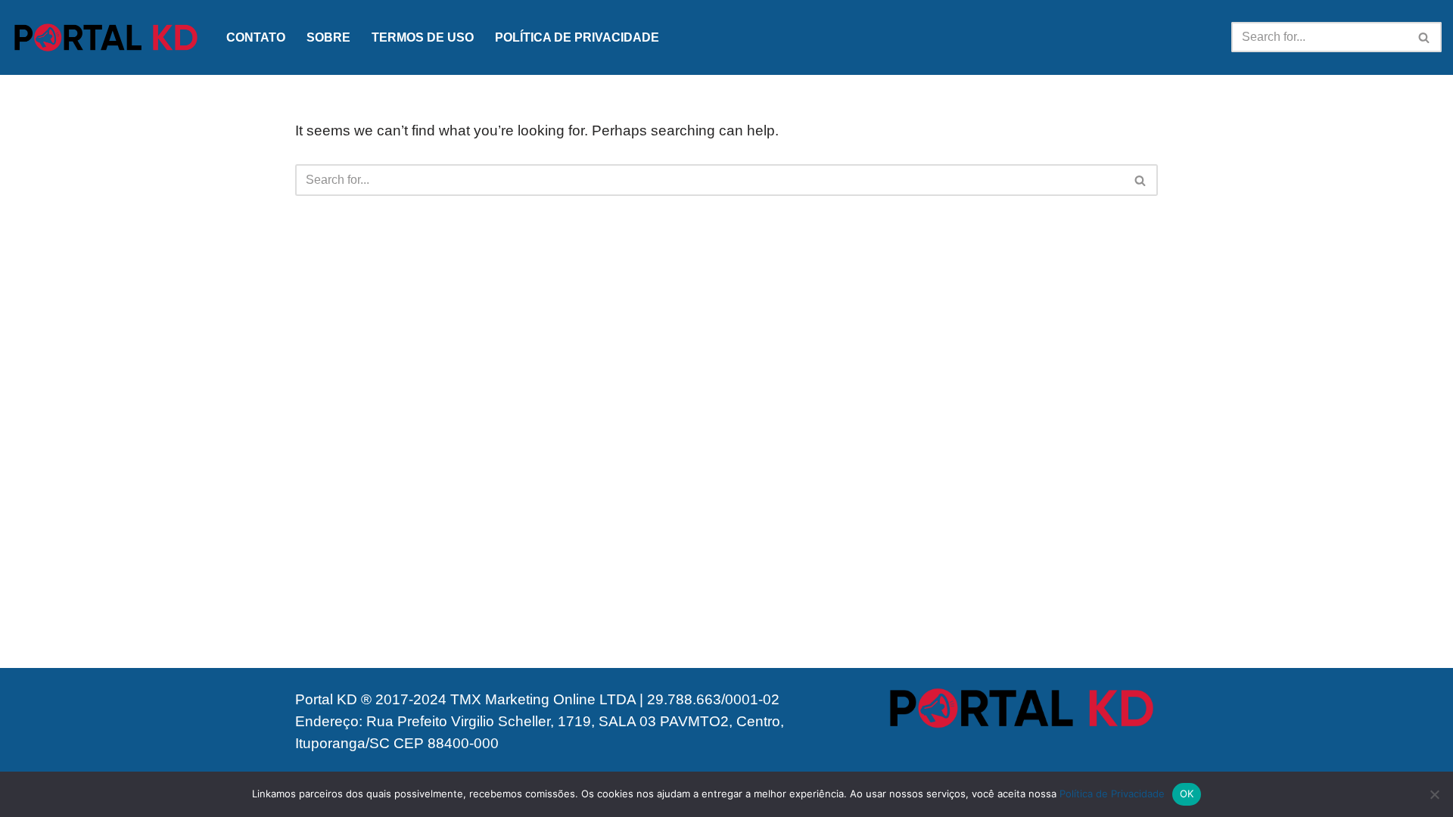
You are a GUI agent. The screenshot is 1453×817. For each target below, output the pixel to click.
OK (1187, 793)
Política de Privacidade (577, 37)
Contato (255, 37)
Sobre (328, 37)
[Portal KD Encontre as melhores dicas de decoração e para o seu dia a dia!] (106, 37)
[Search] (1425, 37)
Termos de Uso (423, 37)
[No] (1434, 794)
